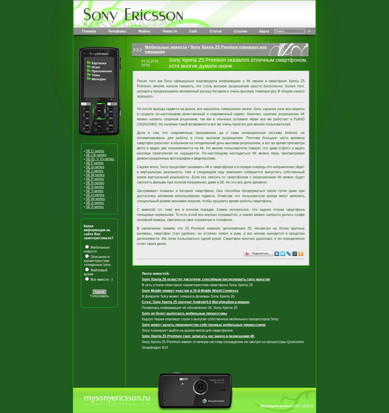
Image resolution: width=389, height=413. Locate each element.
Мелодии (99, 79)
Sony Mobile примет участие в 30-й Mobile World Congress (190, 291)
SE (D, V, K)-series (100, 159)
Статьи (216, 31)
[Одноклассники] (301, 253)
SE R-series (95, 183)
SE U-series (95, 195)
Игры (96, 67)
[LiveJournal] (289, 253)
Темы (96, 75)
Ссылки (240, 31)
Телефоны (117, 31)
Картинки (99, 63)
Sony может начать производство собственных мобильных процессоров (203, 325)
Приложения (102, 71)
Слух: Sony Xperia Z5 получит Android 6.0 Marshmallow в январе (195, 302)
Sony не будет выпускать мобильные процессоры (184, 313)
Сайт (193, 31)
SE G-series (95, 167)
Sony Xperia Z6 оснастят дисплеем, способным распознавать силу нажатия (206, 279)
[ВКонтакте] (277, 253)
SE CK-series (96, 155)
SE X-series (95, 203)
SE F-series (95, 163)
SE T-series (94, 191)
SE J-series (94, 171)
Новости (170, 31)
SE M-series (95, 175)
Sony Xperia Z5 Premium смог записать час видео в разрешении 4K (198, 336)
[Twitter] (283, 253)
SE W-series (95, 199)
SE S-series (95, 187)
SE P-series (95, 179)
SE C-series (95, 151)
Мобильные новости (166, 47)
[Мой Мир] (295, 253)
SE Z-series (95, 207)
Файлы (144, 31)
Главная (89, 31)
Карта (264, 31)
